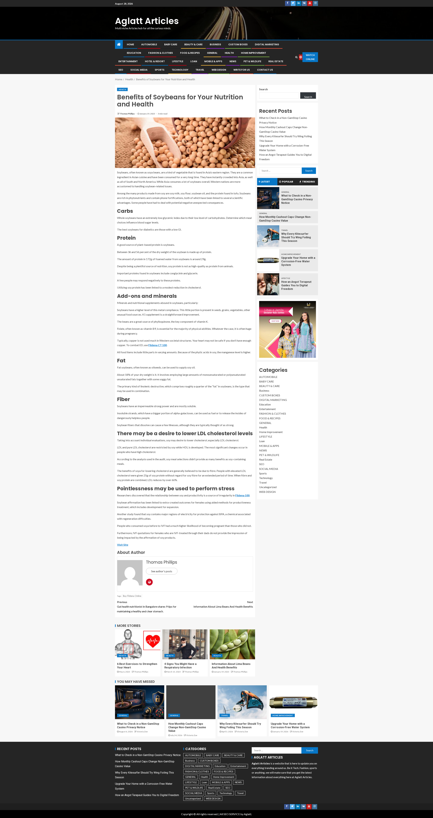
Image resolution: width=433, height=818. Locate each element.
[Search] (296, 57)
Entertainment (128, 61)
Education (134, 53)
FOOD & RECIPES (190, 53)
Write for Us (241, 69)
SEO (120, 69)
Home (130, 44)
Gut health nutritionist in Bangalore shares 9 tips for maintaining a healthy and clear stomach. (146, 606)
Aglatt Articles (147, 21)
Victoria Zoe (142, 731)
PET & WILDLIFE (252, 61)
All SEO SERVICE (230, 814)
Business (215, 44)
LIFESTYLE (177, 61)
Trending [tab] (308, 181)
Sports (159, 69)
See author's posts (161, 571)
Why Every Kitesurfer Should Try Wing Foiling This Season (296, 237)
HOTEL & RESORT (155, 61)
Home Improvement (253, 53)
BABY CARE (170, 44)
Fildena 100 (242, 495)
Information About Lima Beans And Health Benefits (223, 604)
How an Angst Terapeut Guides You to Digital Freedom (296, 285)
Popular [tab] (287, 181)
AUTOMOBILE (149, 44)
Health (229, 53)
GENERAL (212, 53)
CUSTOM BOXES (238, 44)
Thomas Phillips (127, 113)
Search (263, 89)
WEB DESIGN (219, 69)
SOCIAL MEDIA (138, 69)
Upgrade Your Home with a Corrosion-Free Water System (298, 261)
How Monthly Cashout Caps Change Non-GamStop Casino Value (187, 727)
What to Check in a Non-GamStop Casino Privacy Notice (297, 199)
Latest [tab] (265, 181)
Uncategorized (268, 487)
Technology (180, 69)
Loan (193, 61)
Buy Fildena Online (132, 596)
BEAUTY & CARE (193, 44)
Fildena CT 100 (157, 345)
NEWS (233, 61)
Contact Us (265, 69)
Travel (200, 69)
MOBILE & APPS (213, 61)
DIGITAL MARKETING (267, 44)
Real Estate (275, 61)
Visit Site (122, 544)
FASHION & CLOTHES (160, 53)
